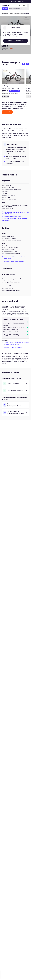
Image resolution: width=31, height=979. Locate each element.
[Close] (17, 1)
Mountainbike (12, 13)
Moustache (20, 13)
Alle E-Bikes (5, 13)
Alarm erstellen (7, 112)
